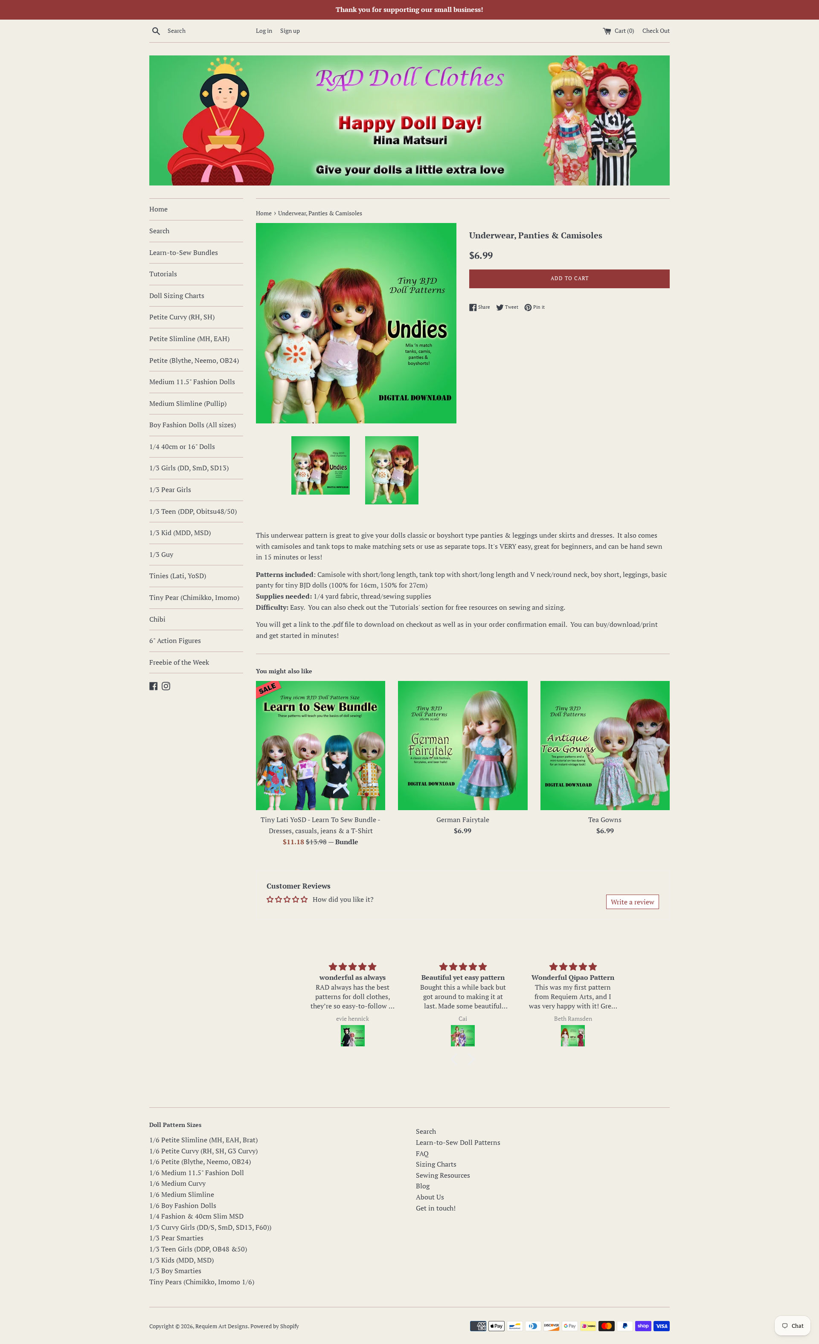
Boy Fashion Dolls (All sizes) (192, 424)
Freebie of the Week (179, 662)
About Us (430, 1197)
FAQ (422, 1153)
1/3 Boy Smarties (175, 1270)
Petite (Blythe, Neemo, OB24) (194, 360)
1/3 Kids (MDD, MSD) (181, 1260)
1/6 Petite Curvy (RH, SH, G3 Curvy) (203, 1151)
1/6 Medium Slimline (181, 1194)
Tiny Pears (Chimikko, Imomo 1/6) (201, 1281)
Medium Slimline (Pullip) (188, 403)
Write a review (632, 902)
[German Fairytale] (462, 745)
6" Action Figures (175, 640)
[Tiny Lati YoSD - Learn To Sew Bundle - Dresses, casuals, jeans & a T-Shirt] (320, 745)
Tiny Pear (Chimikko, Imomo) (194, 597)
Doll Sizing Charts (176, 295)
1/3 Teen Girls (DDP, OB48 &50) (198, 1249)
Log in (264, 30)
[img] (352, 967)
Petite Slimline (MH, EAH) (189, 338)
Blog (423, 1185)
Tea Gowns (605, 819)
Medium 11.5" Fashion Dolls (192, 381)
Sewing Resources (443, 1175)
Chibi (157, 619)
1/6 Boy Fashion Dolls (182, 1205)
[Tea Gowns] (605, 745)
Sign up (290, 30)
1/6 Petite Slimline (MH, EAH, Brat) (203, 1139)
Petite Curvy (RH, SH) (182, 317)
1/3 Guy (161, 554)
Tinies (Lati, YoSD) (177, 575)
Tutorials (163, 273)
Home (158, 209)
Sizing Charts (436, 1164)
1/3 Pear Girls (170, 489)
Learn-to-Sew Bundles (183, 252)
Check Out (656, 30)
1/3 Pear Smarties (176, 1238)
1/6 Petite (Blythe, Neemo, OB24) (200, 1161)
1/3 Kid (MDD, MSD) (180, 532)
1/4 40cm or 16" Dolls (182, 446)
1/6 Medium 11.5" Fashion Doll (196, 1172)
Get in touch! (436, 1208)
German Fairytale (462, 819)
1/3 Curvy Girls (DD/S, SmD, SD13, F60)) (210, 1227)
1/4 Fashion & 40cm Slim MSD (196, 1216)
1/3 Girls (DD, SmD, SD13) (189, 467)
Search (159, 230)
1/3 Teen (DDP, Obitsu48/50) (193, 511)
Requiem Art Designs (221, 1326)
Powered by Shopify (274, 1326)
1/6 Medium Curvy (177, 1183)
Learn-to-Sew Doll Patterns (458, 1142)
